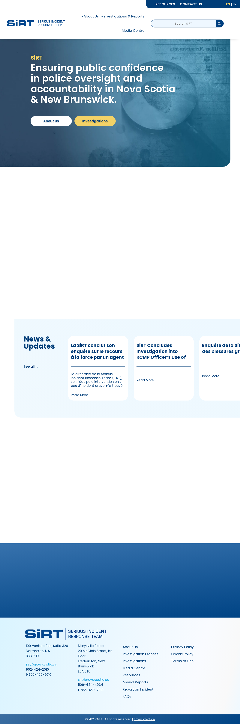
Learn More (144, 292)
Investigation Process (52, 473)
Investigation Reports (120, 473)
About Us (51, 121)
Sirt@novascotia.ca (166, 583)
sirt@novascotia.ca (41, 664)
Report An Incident (120, 597)
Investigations (95, 121)
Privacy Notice (144, 719)
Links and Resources (187, 473)
